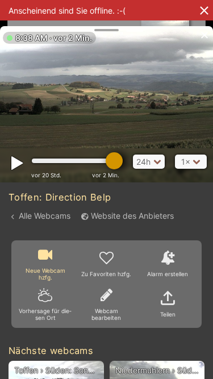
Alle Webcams (44, 215)
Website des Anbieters (132, 215)
